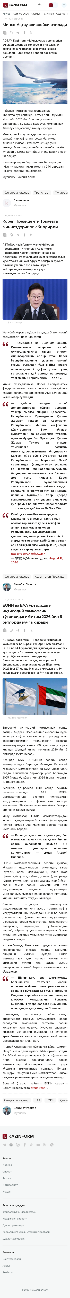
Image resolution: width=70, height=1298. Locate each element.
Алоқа (6, 1265)
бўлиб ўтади (38, 1088)
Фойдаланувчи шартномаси (19, 1212)
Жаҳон (7, 1191)
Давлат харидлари (14, 1238)
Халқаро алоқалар (16, 192)
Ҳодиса (60, 13)
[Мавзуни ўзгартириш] (53, 5)
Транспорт (41, 192)
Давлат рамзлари (13, 1225)
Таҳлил (7, 1178)
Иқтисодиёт (10, 1185)
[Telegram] (18, 33)
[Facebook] (24, 33)
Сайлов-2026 (21, 13)
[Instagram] (5, 33)
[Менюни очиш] (64, 5)
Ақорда (35, 13)
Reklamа (8, 1272)
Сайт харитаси (12, 1259)
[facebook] (24, 1145)
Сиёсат (7, 1171)
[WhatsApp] (11, 33)
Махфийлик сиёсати (15, 1218)
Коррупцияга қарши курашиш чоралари (26, 1232)
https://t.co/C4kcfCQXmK (28, 553)
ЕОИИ (50, 1100)
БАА (37, 1100)
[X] (31, 33)
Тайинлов (48, 13)
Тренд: (7, 13)
